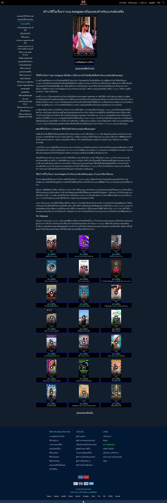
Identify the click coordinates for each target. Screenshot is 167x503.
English (49, 496)
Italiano (71, 496)
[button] (51, 244)
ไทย (99, 496)
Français (56, 496)
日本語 (110, 496)
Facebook (80, 477)
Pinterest (86, 477)
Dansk (93, 496)
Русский (117, 496)
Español (63, 496)
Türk (104, 496)
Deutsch (77, 496)
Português (86, 496)
